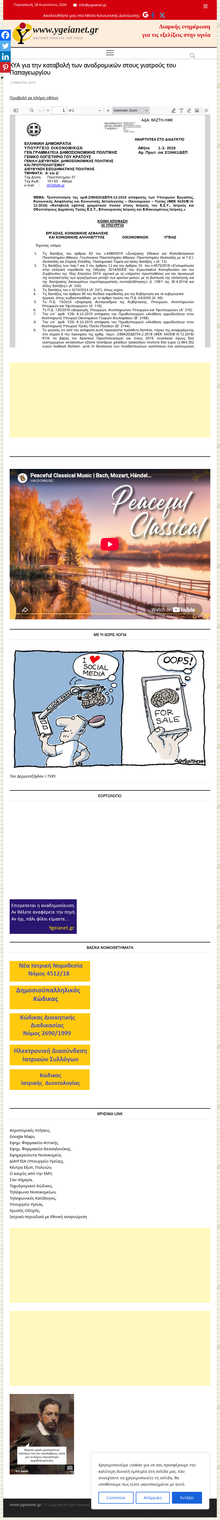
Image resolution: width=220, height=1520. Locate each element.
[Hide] (2, 78)
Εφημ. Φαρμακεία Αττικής (34, 1142)
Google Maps (22, 1136)
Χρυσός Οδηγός (24, 1210)
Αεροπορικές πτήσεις (29, 1130)
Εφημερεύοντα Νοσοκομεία (35, 1154)
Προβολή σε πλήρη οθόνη (34, 97)
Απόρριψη (153, 1497)
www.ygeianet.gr (65, 29)
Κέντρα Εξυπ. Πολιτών (30, 1167)
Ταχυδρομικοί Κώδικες (31, 1185)
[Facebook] (5, 35)
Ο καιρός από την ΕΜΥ (31, 1173)
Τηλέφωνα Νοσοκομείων (32, 1191)
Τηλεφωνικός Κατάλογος (32, 1198)
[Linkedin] (5, 56)
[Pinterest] (5, 67)
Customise (116, 1497)
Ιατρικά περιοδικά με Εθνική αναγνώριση (48, 1216)
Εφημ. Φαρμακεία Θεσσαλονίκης (40, 1148)
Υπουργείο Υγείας (26, 1204)
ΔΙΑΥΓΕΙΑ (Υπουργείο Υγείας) (36, 1161)
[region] (150, 1481)
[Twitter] (5, 45)
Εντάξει (187, 1497)
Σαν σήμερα (21, 1179)
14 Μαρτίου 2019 (23, 82)
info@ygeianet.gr (92, 4)
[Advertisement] (110, 400)
